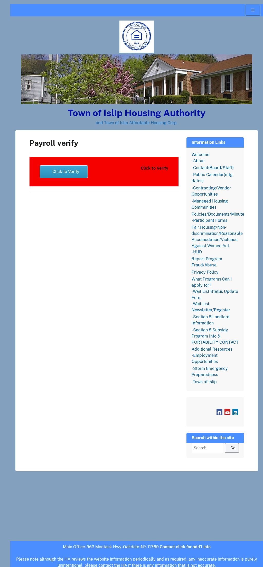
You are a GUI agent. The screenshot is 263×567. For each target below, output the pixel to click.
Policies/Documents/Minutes (219, 214)
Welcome (200, 154)
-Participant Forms (209, 220)
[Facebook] (219, 412)
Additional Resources (212, 349)
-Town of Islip (204, 381)
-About (198, 160)
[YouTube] (227, 412)
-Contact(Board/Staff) (213, 167)
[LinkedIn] (235, 412)
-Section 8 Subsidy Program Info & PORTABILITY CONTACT (215, 336)
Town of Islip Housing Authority (136, 113)
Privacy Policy (205, 272)
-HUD (197, 251)
